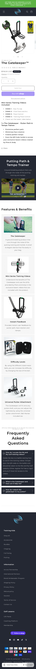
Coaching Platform (11, 621)
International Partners (12, 574)
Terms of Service (10, 600)
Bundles (7, 544)
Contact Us (8, 604)
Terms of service (18, 662)
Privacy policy (8, 662)
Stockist (7, 596)
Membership (8, 625)
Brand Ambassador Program (14, 578)
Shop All (7, 536)
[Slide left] (14, 57)
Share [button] (5, 148)
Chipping (7, 549)
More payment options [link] (18, 98)
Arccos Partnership (11, 570)
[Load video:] (18, 188)
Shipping (4, 74)
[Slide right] (22, 57)
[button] (4, 12)
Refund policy (9, 591)
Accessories (8, 540)
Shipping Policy (9, 583)
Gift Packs (7, 616)
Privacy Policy (9, 587)
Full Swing (8, 553)
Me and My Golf (15, 659)
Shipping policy (29, 662)
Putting (6, 557)
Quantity (4, 77)
